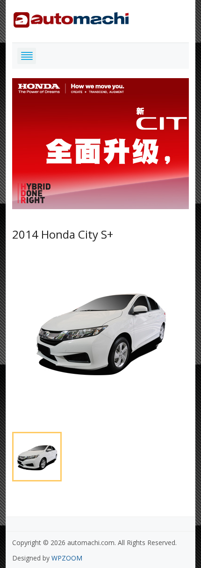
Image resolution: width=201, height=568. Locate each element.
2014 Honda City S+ (62, 234)
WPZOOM (66, 557)
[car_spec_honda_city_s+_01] (100, 332)
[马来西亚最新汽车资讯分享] (71, 18)
